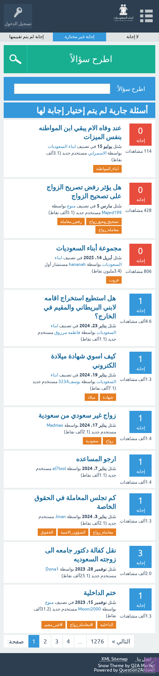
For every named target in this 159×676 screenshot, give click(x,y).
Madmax (55, 425)
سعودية (92, 441)
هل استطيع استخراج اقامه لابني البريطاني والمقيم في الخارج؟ (80, 307)
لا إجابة (132, 36)
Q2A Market (143, 665)
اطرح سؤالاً (91, 59)
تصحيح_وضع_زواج (104, 221)
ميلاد (91, 397)
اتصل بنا (144, 659)
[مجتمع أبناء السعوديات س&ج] (123, 13)
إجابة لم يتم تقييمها (26, 36)
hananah (77, 264)
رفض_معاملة (71, 221)
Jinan (60, 516)
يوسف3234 (69, 381)
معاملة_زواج (108, 229)
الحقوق (47, 532)
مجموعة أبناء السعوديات (89, 248)
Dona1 (52, 569)
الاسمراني (97, 153)
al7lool (59, 468)
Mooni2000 (89, 609)
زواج (109, 441)
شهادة (108, 397)
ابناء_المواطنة (107, 168)
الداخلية (106, 624)
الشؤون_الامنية (73, 532)
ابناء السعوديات (62, 146)
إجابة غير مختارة (79, 36)
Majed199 (112, 212)
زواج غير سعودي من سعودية (77, 415)
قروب (114, 280)
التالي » (121, 641)
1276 (97, 641)
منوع (71, 206)
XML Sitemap (114, 659)
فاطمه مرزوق (67, 332)
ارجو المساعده (96, 459)
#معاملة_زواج (81, 624)
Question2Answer (137, 670)
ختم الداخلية (100, 592)
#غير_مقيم (53, 624)
